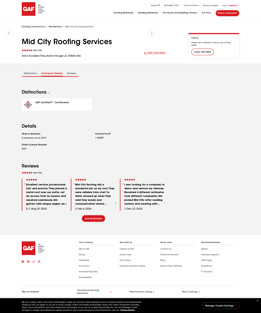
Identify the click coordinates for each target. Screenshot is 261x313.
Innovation (84, 266)
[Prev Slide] (9, 33)
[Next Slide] (152, 33)
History (82, 255)
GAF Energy (206, 260)
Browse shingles (210, 6)
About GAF (84, 249)
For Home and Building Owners (180, 13)
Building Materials (148, 13)
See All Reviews (93, 219)
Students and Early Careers (132, 266)
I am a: (229, 6)
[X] (28, 261)
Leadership (84, 260)
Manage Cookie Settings (219, 306)
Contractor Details (52, 73)
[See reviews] (32, 50)
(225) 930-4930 (154, 55)
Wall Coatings (190, 292)
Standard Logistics (210, 255)
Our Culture (125, 260)
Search (154, 6)
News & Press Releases (171, 266)
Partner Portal (190, 6)
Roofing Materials (123, 13)
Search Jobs (125, 255)
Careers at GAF (127, 249)
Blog (162, 260)
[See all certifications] (49, 93)
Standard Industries (88, 272)
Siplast (204, 249)
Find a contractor (227, 13)
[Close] (257, 300)
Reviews (71, 73)
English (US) (172, 6)
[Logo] (33, 15)
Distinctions (30, 73)
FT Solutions (206, 272)
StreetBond (206, 266)
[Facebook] (23, 261)
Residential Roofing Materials (88, 291)
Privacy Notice (127, 310)
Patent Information (169, 255)
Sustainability (85, 278)
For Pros (206, 13)
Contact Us (165, 249)
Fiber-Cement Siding (141, 292)
